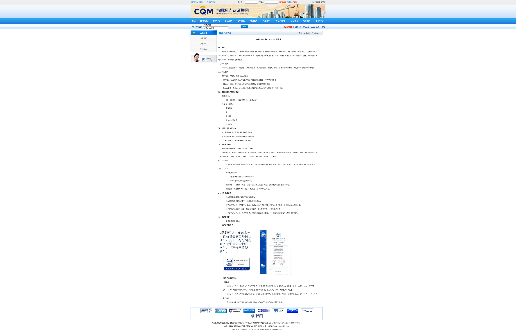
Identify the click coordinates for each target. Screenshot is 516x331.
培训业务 (241, 21)
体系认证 (203, 38)
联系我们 (322, 2)
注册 (288, 2)
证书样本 (203, 49)
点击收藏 (314, 2)
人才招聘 (266, 21)
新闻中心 (216, 21)
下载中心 (319, 21)
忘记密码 (294, 2)
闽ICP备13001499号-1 (294, 323)
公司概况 (204, 21)
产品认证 (203, 44)
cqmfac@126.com (283, 326)
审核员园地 (280, 21)
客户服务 (307, 21)
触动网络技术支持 (268, 329)
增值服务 (254, 21)
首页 (300, 33)
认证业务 (229, 21)
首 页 (194, 21)
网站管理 (278, 329)
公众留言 (294, 21)
